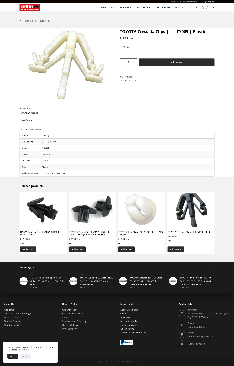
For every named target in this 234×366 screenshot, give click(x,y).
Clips (133, 80)
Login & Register (129, 309)
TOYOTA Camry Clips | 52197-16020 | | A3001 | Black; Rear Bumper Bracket (89, 233)
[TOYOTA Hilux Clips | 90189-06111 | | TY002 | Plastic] (141, 210)
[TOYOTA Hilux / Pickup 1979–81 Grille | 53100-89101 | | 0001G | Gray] (24, 281)
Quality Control (12, 321)
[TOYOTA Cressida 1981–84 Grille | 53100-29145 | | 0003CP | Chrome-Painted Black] (123, 281)
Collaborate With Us (73, 313)
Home (103, 7)
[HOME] (21, 21)
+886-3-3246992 (196, 326)
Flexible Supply (12, 324)
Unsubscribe (127, 328)
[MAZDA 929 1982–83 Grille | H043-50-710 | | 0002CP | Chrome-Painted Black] (73, 281)
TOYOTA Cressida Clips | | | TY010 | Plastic (190, 232)
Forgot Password (129, 324)
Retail (65, 317)
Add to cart (176, 62)
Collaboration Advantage (17, 313)
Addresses (125, 317)
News (177, 7)
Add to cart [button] (28, 249)
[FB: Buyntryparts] (182, 343)
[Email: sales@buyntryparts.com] (182, 334)
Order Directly (143, 7)
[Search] (203, 7)
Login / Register (208, 2)
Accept (13, 356)
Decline (25, 356)
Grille (32, 274)
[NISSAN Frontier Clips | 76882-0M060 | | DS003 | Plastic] (43, 210)
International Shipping (74, 321)
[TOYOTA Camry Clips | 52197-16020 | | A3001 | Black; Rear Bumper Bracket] (92, 210)
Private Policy (69, 328)
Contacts (192, 7)
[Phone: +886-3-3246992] (182, 325)
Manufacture (11, 317)
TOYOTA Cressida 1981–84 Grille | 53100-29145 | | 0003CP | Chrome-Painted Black (147, 281)
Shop (113, 7)
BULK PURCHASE (164, 7)
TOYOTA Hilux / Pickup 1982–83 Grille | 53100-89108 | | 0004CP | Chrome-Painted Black (196, 281)
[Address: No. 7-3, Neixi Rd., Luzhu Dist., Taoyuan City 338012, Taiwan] (182, 313)
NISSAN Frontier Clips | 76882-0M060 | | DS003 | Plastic (40, 233)
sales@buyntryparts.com (200, 336)
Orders (124, 313)
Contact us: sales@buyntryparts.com (184, 2)
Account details (128, 321)
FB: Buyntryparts (196, 343)
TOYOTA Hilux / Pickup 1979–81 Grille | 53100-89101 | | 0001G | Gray (46, 281)
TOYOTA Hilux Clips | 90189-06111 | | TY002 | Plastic (140, 233)
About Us (124, 7)
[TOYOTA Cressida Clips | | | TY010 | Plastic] (191, 210)
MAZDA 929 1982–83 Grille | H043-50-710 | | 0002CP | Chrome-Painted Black (97, 281)
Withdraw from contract (133, 332)
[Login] (207, 7)
